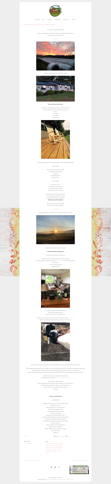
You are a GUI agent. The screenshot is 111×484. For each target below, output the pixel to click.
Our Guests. (55, 38)
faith (47, 447)
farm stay (51, 447)
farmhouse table (59, 260)
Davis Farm (55, 11)
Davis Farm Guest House (55, 445)
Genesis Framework (59, 479)
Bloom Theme (49, 479)
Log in (72, 479)
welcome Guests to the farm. (63, 377)
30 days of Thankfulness (52, 443)
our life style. (71, 317)
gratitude (53, 451)
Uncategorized (28, 443)
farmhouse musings (51, 449)
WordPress (67, 479)
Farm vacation (58, 447)
